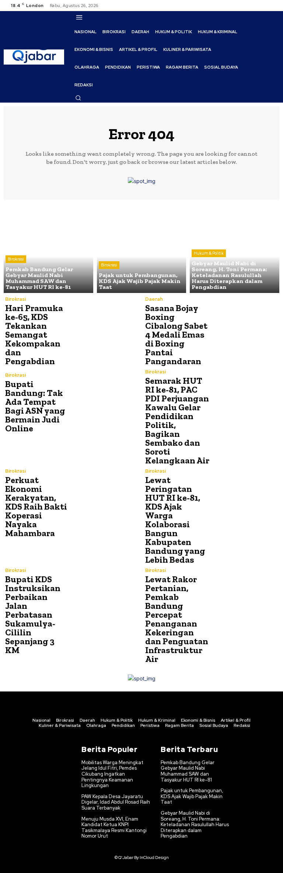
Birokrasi (16, 259)
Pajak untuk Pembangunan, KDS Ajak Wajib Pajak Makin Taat (192, 796)
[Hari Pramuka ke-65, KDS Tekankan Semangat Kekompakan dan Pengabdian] (104, 330)
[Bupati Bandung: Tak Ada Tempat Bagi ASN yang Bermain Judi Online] (104, 402)
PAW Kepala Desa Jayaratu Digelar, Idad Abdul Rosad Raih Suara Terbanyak (115, 802)
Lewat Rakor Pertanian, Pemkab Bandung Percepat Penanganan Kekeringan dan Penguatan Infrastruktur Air (176, 619)
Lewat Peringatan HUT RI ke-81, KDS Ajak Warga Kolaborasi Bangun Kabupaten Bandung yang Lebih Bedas (175, 520)
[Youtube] (273, 5)
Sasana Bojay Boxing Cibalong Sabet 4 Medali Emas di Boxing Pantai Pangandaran (176, 334)
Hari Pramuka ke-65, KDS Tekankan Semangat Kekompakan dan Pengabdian (34, 334)
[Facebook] (246, 5)
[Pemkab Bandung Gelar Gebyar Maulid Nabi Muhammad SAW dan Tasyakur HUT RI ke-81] (48, 248)
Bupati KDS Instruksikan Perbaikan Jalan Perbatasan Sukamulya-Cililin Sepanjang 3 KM (32, 614)
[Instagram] (255, 5)
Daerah (154, 299)
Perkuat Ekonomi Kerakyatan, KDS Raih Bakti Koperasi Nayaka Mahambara (36, 506)
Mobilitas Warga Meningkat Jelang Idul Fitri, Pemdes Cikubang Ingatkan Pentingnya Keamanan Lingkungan (112, 774)
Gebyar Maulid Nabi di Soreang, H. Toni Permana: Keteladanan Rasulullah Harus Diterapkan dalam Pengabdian (195, 824)
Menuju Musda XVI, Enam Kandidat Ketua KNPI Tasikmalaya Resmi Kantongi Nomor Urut (114, 827)
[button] (78, 98)
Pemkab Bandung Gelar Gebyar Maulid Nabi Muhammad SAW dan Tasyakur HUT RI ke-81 (187, 771)
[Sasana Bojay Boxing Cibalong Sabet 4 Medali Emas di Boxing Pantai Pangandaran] (245, 330)
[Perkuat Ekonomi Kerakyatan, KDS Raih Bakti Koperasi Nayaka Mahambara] (104, 502)
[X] (264, 5)
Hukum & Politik (209, 253)
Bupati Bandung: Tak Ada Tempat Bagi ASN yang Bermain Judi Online (35, 406)
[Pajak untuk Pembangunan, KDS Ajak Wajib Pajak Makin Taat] (141, 248)
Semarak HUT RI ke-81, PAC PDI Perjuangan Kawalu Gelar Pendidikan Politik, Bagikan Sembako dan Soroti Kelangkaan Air (177, 420)
